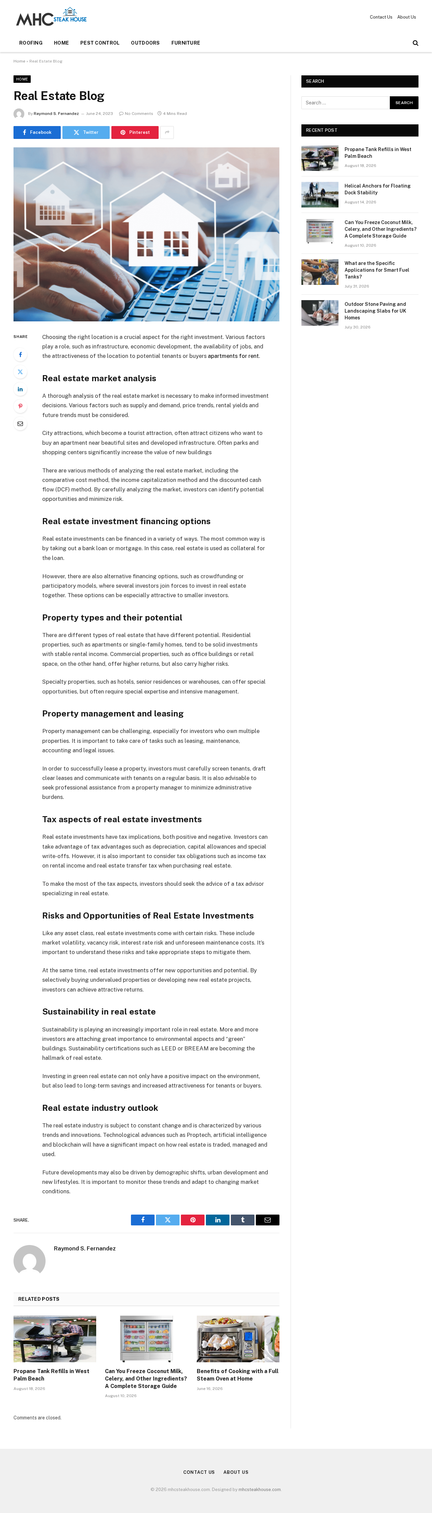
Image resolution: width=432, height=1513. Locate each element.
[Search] (414, 43)
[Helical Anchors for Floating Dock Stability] (320, 195)
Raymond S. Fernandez (56, 113)
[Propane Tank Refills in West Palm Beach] (55, 1339)
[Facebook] (20, 354)
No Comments (139, 113)
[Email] (20, 423)
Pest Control (99, 43)
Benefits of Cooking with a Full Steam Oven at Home (237, 1375)
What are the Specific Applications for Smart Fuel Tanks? (377, 270)
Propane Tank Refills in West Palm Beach (51, 1375)
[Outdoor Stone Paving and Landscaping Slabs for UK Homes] (320, 313)
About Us (406, 17)
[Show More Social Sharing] (167, 132)
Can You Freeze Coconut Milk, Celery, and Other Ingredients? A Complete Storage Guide (146, 1378)
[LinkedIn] (20, 389)
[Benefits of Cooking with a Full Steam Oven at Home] (238, 1339)
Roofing (31, 43)
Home (61, 43)
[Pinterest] (20, 406)
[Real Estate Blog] (146, 234)
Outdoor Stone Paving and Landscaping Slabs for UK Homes (375, 310)
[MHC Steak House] (51, 17)
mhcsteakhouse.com (260, 1489)
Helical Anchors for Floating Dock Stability (378, 189)
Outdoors (145, 43)
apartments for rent (233, 355)
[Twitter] (20, 372)
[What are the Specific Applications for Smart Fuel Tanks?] (320, 272)
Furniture (185, 43)
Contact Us (381, 17)
